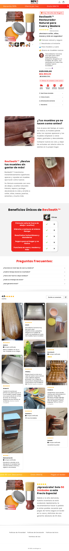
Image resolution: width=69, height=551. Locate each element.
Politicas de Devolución (35, 532)
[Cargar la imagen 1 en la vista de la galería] (11, 44)
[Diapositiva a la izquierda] (6, 44)
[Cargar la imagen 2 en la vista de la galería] (16, 44)
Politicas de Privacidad (17, 532)
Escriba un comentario (54, 297)
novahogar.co (37, 548)
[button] (63, 2)
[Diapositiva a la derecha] (32, 44)
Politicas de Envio (52, 532)
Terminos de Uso (34, 536)
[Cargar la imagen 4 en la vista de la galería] (27, 44)
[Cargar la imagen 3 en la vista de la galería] (22, 44)
